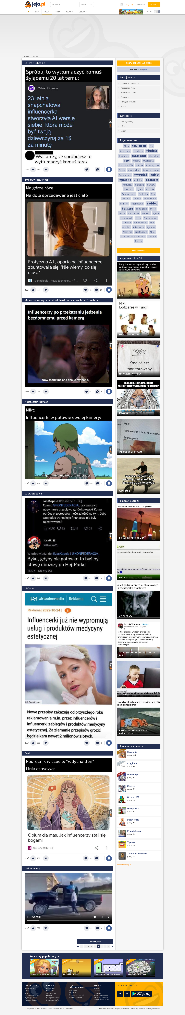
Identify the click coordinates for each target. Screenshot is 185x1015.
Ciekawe (30, 588)
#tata (126, 146)
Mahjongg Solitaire (31, 1000)
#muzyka (139, 184)
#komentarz (137, 203)
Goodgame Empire (52, 998)
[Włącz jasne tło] (155, 11)
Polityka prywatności (101, 995)
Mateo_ (131, 785)
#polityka (143, 194)
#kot (152, 222)
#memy (136, 160)
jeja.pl (27, 56)
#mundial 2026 (126, 165)
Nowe (123, 106)
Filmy (57, 12)
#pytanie (126, 198)
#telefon (138, 180)
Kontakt (96, 988)
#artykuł (151, 184)
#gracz (139, 189)
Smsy (27, 993)
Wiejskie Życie (51, 993)
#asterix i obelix (151, 170)
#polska (125, 180)
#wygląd (140, 175)
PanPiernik (133, 819)
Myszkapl (132, 774)
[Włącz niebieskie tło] (159, 11)
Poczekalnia (138, 70)
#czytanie (138, 151)
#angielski (139, 155)
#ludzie (151, 151)
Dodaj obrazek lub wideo (139, 63)
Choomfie (132, 752)
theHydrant (133, 808)
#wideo (151, 203)
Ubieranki (83, 12)
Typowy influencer (36, 179)
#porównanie (129, 194)
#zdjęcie (124, 203)
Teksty (27, 991)
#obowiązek (126, 218)
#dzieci (127, 222)
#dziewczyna (140, 222)
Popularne (125, 97)
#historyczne (152, 165)
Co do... (29, 753)
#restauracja (141, 232)
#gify (154, 175)
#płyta (156, 213)
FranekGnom (134, 831)
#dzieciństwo (150, 218)
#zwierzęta (139, 145)
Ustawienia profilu (75, 997)
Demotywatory (127, 121)
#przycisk (127, 184)
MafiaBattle (50, 991)
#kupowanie (150, 198)
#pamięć (151, 227)
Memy (47, 12)
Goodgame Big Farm (53, 1000)
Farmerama (50, 988)
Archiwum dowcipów (32, 995)
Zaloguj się (129, 5)
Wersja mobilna (30, 988)
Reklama (97, 991)
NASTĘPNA (95, 941)
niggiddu (132, 763)
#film (138, 218)
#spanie (152, 236)
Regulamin (97, 993)
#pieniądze (138, 227)
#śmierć (146, 213)
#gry (127, 160)
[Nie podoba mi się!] (49, 169)
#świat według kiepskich (133, 236)
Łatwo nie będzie (35, 63)
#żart (153, 194)
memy (35, 56)
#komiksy (154, 156)
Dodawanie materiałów (77, 995)
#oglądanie (141, 208)
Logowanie (73, 992)
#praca (122, 170)
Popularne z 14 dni (128, 92)
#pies (153, 208)
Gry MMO (51, 985)
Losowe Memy (138, 251)
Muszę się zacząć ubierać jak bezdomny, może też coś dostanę (62, 300)
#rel (151, 146)
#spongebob (125, 175)
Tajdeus (131, 842)
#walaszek (148, 160)
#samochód (134, 170)
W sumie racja (33, 493)
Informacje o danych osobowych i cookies (101, 998)
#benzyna (129, 189)
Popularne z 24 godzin (130, 83)
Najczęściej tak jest (36, 401)
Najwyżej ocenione (128, 102)
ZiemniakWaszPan (137, 853)
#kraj (152, 232)
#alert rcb (127, 232)
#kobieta (151, 180)
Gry (37, 12)
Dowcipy (69, 12)
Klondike (49, 995)
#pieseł (137, 198)
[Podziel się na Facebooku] (109, 169)
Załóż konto (140, 5)
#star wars (125, 151)
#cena (122, 213)
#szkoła (150, 189)
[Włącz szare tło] (157, 11)
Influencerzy (32, 868)
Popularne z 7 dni (128, 88)
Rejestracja (73, 990)
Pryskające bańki (31, 998)
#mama (127, 208)
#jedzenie (124, 156)
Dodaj (154, 4)
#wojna (139, 241)
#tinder (126, 227)
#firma (139, 165)
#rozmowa (133, 213)
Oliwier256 (133, 797)
